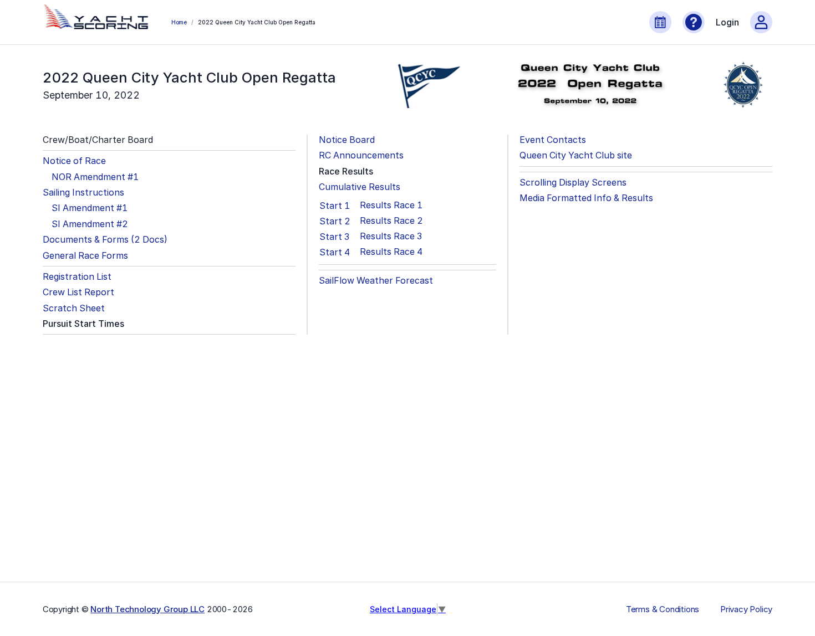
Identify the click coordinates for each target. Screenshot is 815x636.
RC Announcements (361, 155)
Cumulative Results (359, 187)
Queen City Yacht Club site (575, 155)
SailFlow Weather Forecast (376, 280)
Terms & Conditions (662, 609)
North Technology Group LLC (147, 609)
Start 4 (334, 252)
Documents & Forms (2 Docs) (105, 239)
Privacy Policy (746, 609)
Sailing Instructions (83, 192)
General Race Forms (85, 255)
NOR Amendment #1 (95, 177)
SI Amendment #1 (90, 208)
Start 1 (334, 205)
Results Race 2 (391, 221)
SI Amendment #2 (90, 224)
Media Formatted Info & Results (586, 198)
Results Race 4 (391, 252)
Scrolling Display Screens (572, 182)
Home (179, 22)
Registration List (77, 276)
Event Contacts (552, 140)
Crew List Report (78, 292)
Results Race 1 (391, 205)
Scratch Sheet (74, 308)
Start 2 (334, 221)
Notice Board (347, 140)
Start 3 (334, 236)
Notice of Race (74, 161)
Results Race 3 (391, 236)
